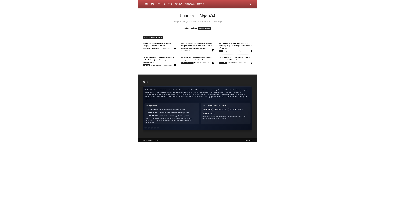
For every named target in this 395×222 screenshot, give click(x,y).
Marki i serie (146, 48)
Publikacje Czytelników (187, 48)
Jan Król (196, 62)
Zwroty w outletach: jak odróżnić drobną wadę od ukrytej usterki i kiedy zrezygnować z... (158, 59)
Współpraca (189, 4)
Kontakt (200, 4)
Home (146, 4)
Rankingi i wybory (208, 113)
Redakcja (178, 4)
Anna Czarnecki (232, 62)
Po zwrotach (146, 65)
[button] (249, 4)
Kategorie (161, 4)
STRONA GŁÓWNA (204, 28)
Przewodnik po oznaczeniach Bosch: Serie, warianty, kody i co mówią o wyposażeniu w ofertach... (235, 45)
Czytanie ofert (207, 109)
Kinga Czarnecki (155, 48)
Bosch (221, 51)
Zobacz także (248, 140)
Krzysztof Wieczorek (200, 48)
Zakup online (223, 62)
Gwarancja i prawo (220, 109)
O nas (170, 4)
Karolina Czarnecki (156, 65)
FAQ (152, 4)
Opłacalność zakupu (235, 109)
